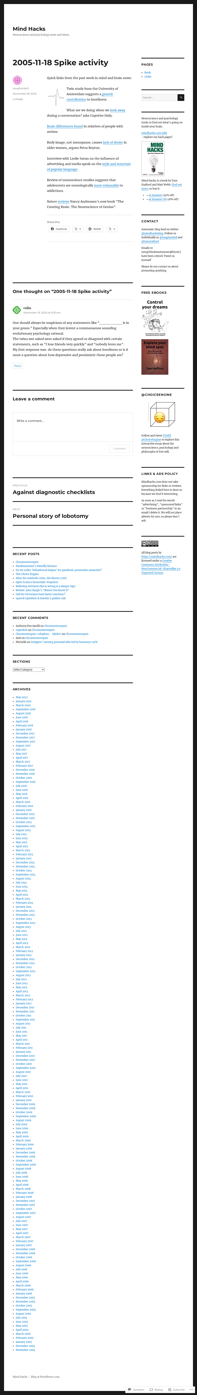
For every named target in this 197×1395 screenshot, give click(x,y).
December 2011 (25, 1007)
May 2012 (21, 987)
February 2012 (24, 999)
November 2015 (25, 818)
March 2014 (23, 898)
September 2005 (26, 1309)
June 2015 (22, 838)
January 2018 (24, 729)
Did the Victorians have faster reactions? (40, 594)
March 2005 (23, 1334)
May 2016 (22, 794)
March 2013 (23, 947)
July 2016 (21, 786)
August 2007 (23, 1217)
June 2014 (22, 886)
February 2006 (25, 1289)
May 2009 (22, 1132)
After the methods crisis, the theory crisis (41, 578)
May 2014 (21, 890)
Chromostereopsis (27, 562)
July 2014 (21, 882)
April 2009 (22, 1136)
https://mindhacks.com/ (156, 556)
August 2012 (23, 975)
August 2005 (23, 1313)
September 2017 (25, 741)
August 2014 (23, 878)
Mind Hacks (29, 29)
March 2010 (23, 1092)
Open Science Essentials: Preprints (37, 582)
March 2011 (23, 1043)
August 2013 (23, 927)
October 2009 (24, 1112)
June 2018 (22, 717)
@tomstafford (150, 241)
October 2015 (24, 822)
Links (147, 76)
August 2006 (23, 1265)
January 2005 (24, 1342)
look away (117, 110)
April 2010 (22, 1088)
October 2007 (24, 1209)
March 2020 (23, 705)
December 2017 (25, 733)
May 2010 (21, 1084)
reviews (63, 201)
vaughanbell (21, 88)
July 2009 (21, 1124)
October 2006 (24, 1257)
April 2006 (22, 1281)
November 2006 (25, 1253)
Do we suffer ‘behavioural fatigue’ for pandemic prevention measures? (59, 570)
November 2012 (25, 963)
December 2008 (25, 1152)
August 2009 (23, 1120)
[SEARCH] (181, 97)
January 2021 (24, 701)
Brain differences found (65, 126)
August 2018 (23, 713)
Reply (17, 365)
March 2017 (23, 761)
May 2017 (21, 753)
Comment (120, 448)
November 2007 (25, 1205)
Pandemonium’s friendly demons (36, 566)
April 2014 (22, 894)
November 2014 (25, 866)
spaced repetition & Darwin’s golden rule (41, 598)
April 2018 (22, 721)
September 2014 (25, 874)
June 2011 (21, 1031)
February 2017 (24, 765)
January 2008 (24, 1197)
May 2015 (21, 842)
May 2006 (22, 1277)
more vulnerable (106, 185)
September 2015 (25, 826)
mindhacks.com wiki (154, 133)
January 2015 (24, 858)
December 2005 (25, 1297)
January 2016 (24, 810)
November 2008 (25, 1156)
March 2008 (23, 1188)
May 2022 (22, 697)
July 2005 (21, 1317)
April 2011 (22, 1039)
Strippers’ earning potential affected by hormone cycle (64, 642)
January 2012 (24, 1003)
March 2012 (23, 995)
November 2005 (25, 1301)
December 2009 (25, 1104)
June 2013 (22, 935)
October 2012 (24, 967)
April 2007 (22, 1233)
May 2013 (21, 939)
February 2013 (24, 951)
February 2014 (24, 902)
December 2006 (25, 1249)
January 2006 (24, 1293)
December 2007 (25, 1201)
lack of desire (113, 142)
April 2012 (22, 991)
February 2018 (24, 725)
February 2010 (24, 1096)
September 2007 (26, 1213)
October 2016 (24, 778)
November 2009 (25, 1108)
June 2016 (22, 790)
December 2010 (25, 1056)
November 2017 (25, 737)
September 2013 (25, 923)
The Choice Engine (27, 574)
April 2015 (22, 846)
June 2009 (22, 1128)
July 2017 (21, 749)
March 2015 (23, 850)
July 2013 (21, 931)
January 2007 (24, 1245)
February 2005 (24, 1338)
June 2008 (22, 1176)
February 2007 (24, 1241)
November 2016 (25, 773)
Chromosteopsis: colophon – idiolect (38, 634)
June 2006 (22, 1273)
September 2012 (25, 971)
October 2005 (24, 1305)
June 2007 (22, 1225)
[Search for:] (159, 97)
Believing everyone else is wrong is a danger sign (45, 586)
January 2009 (24, 1148)
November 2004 (25, 1350)
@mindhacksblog (152, 233)
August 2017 (23, 745)
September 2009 (26, 1116)
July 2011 (21, 1027)
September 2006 (26, 1261)
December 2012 (25, 959)
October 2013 (24, 919)
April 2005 (22, 1329)
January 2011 (23, 1051)
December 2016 (25, 769)
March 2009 (23, 1140)
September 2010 (25, 1068)
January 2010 (24, 1100)
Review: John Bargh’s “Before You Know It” (42, 590)
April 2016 (22, 798)
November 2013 (25, 915)
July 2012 (21, 979)
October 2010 (24, 1064)
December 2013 (25, 910)
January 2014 (24, 906)
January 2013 (23, 955)
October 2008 (24, 1160)
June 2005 (22, 1321)
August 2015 (23, 830)
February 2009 (25, 1144)
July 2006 (21, 1269)
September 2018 (25, 709)
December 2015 (25, 814)
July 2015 (21, 834)
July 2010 (21, 1076)
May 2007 (22, 1229)
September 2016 (26, 782)
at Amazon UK (157, 199)
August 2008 (23, 1168)
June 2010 (22, 1080)
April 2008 (22, 1184)
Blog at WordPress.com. (45, 1377)
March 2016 (23, 802)
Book (147, 72)
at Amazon (155, 195)
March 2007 (23, 1237)
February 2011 (24, 1047)
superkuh (22, 630)
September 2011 (25, 1019)
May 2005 (22, 1325)
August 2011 (23, 1023)
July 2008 (21, 1172)
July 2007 (21, 1221)
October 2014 (24, 870)
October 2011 (23, 1015)
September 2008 (26, 1164)
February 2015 (24, 854)
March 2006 (23, 1285)
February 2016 (24, 806)
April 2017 (22, 757)
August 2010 (23, 1072)
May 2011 (21, 1035)
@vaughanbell (168, 237)
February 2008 (24, 1193)
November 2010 (25, 1060)
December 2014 (25, 862)
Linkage (18, 99)
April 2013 (22, 943)
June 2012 (22, 983)
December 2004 (25, 1346)
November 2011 (25, 1011)
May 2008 (22, 1180)
